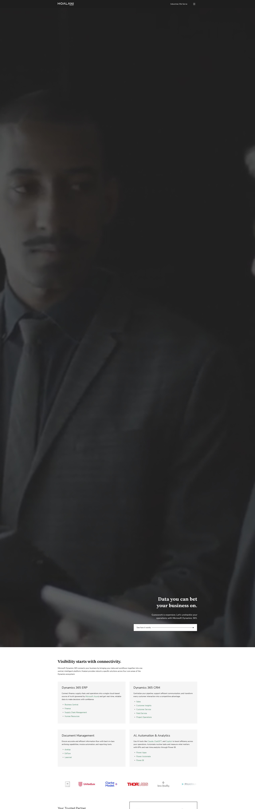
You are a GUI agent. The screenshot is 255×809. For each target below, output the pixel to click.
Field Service (141, 713)
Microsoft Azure (92, 696)
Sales (138, 701)
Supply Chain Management (76, 712)
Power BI (140, 760)
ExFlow (68, 753)
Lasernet (68, 757)
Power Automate (143, 756)
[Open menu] (194, 4)
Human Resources (72, 716)
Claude (150, 741)
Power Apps (141, 752)
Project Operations (144, 717)
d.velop (68, 749)
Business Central (71, 704)
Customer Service (143, 709)
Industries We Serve (178, 4)
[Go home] (66, 4)
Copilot (169, 741)
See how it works (144, 627)
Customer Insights (143, 705)
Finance (68, 708)
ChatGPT (158, 741)
